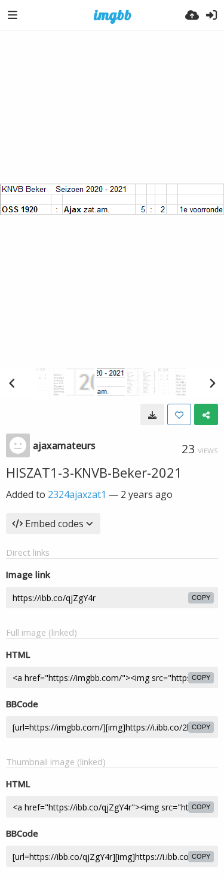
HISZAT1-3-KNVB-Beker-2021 (94, 472)
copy (201, 597)
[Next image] (212, 383)
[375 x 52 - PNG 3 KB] (152, 414)
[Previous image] (12, 383)
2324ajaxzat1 (77, 494)
